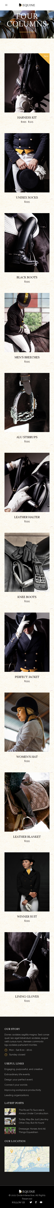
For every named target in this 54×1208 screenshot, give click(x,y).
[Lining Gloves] (27, 961)
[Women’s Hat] (27, 722)
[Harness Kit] (27, 83)
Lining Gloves (27, 996)
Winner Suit (27, 916)
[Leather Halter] (27, 482)
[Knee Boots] (27, 562)
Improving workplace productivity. (22, 1090)
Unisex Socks (27, 197)
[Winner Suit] (27, 882)
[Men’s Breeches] (27, 322)
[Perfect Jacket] (27, 642)
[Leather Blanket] (27, 802)
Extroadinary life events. (17, 1074)
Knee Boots (27, 597)
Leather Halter (27, 517)
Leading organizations (16, 1095)
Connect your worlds (15, 1084)
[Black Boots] (27, 242)
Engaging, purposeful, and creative (23, 1069)
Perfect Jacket (27, 677)
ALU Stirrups (27, 437)
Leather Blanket (27, 836)
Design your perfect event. (18, 1079)
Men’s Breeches (27, 357)
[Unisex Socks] (27, 162)
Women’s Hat (27, 757)
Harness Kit (27, 117)
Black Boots (27, 277)
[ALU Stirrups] (27, 402)
